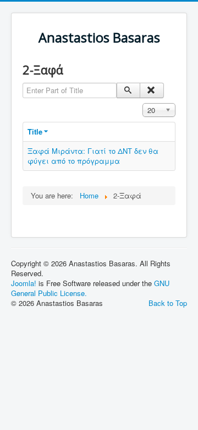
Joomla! (23, 283)
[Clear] (151, 90)
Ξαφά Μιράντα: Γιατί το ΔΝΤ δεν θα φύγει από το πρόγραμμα (93, 156)
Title (35, 131)
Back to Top (167, 303)
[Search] (128, 90)
